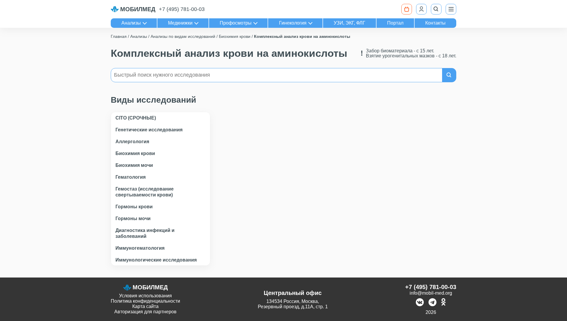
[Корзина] (406, 9)
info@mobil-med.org (431, 293)
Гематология (130, 177)
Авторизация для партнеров (145, 311)
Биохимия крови (135, 153)
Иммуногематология (139, 248)
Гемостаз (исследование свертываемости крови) (144, 191)
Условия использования (145, 295)
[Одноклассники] (443, 302)
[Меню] (451, 9)
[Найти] (449, 75)
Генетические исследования (149, 129)
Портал (395, 22)
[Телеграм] (432, 302)
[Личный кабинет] (421, 9)
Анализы (131, 22)
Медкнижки (180, 22)
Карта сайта (145, 306)
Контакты (435, 22)
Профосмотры (236, 22)
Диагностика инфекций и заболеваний (145, 233)
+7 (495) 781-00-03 (182, 9)
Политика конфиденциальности (145, 301)
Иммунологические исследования (156, 259)
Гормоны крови (134, 206)
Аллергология (132, 141)
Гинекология (293, 22)
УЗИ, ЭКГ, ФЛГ (349, 22)
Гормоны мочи (133, 218)
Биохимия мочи (134, 165)
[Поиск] (436, 9)
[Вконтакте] (419, 302)
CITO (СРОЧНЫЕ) (135, 117)
